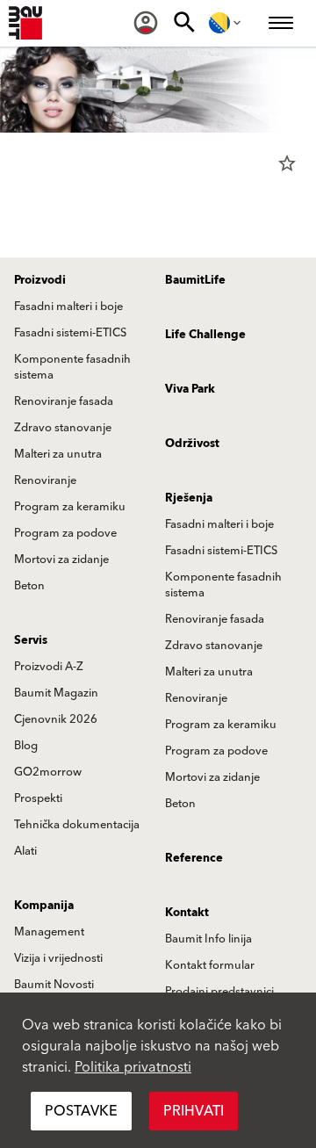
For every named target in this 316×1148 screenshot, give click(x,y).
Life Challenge (205, 334)
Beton (29, 586)
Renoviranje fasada (63, 401)
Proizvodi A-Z (48, 666)
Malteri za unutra (58, 454)
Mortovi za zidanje (61, 559)
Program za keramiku (70, 506)
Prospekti (38, 798)
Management (49, 932)
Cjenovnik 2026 (55, 719)
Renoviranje (45, 480)
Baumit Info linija (208, 939)
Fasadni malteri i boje (68, 306)
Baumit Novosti (54, 984)
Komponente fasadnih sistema (72, 367)
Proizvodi (40, 280)
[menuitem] (145, 23)
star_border (287, 163)
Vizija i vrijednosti (58, 958)
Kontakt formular (210, 965)
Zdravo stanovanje (62, 427)
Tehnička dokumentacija (77, 824)
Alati (25, 851)
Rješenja (188, 498)
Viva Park (190, 389)
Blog (26, 745)
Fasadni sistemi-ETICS (70, 333)
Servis (30, 640)
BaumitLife (195, 280)
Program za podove (65, 533)
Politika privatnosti (133, 1067)
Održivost (192, 443)
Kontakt (187, 912)
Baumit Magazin (56, 693)
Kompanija (44, 905)
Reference (194, 858)
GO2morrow (48, 772)
